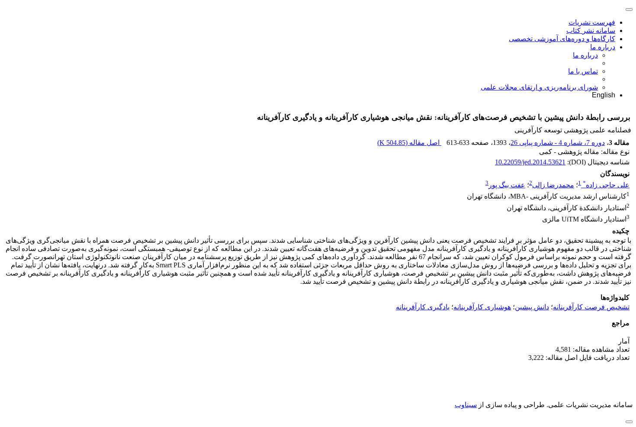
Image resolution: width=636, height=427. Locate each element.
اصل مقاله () (409, 142)
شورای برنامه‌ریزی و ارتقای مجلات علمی (539, 87)
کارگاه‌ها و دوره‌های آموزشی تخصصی (562, 38)
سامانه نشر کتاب (590, 30)
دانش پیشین (532, 307)
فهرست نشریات (592, 22)
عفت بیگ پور (506, 185)
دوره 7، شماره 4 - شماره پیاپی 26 (558, 142)
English (603, 95)
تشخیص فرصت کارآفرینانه (591, 307)
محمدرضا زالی (553, 185)
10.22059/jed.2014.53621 (530, 162)
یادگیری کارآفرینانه (423, 307)
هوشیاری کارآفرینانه (482, 307)
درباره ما (602, 47)
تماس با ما (583, 71)
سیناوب (466, 404)
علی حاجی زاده (606, 185)
